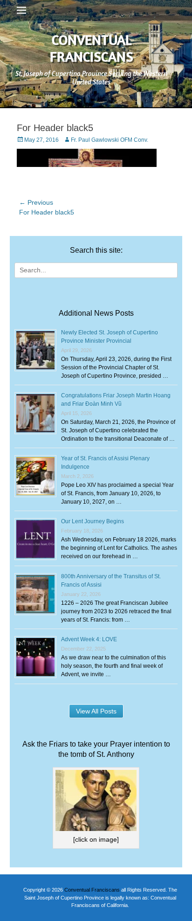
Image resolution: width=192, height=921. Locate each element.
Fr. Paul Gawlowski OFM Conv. (109, 140)
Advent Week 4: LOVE (89, 639)
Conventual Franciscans (91, 48)
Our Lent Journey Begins (92, 521)
